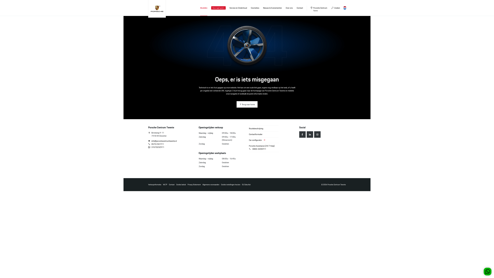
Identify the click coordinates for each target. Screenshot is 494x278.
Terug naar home (248, 104)
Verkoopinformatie (154, 184)
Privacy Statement (194, 184)
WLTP (165, 184)
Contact (172, 184)
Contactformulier (255, 134)
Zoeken (337, 8)
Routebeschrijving (256, 128)
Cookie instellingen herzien (230, 184)
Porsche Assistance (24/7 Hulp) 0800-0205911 (262, 147)
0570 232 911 (157, 144)
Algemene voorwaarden (210, 184)
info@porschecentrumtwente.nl (164, 141)
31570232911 (157, 147)
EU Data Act (246, 184)
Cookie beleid (181, 184)
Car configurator (255, 140)
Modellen (203, 8)
